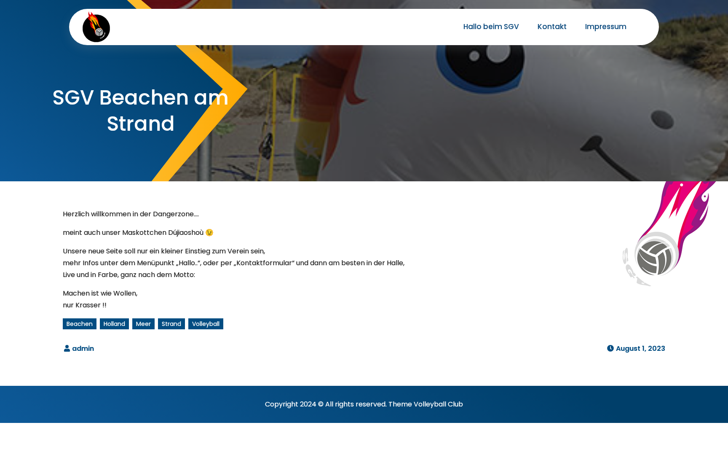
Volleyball (205, 324)
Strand (171, 324)
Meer (143, 324)
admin (83, 348)
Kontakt (552, 27)
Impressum (605, 27)
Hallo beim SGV (491, 27)
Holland (114, 324)
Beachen (80, 324)
